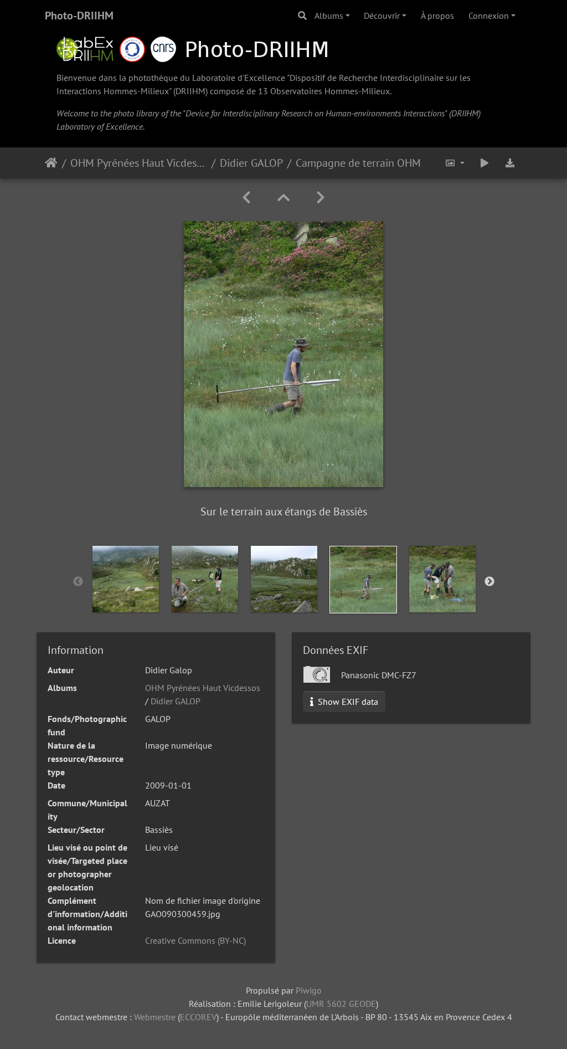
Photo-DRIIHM (79, 15)
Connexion (488, 15)
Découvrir (382, 15)
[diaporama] (484, 163)
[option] (126, 579)
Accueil (51, 163)
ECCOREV (198, 1016)
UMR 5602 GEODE (341, 1003)
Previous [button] (78, 581)
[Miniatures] (283, 197)
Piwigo (309, 990)
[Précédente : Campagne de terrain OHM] (246, 197)
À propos (437, 15)
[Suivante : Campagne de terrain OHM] (320, 197)
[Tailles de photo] (455, 163)
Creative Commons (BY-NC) (195, 940)
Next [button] (489, 581)
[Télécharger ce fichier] (510, 163)
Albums (329, 15)
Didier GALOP (251, 163)
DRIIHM (190, 90)
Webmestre (155, 1016)
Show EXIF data (347, 701)
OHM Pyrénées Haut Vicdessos (138, 163)
